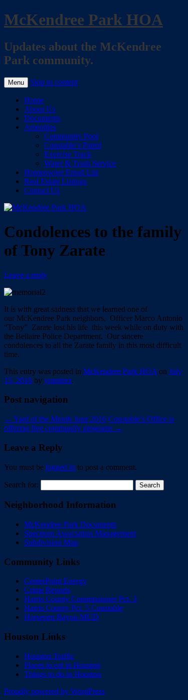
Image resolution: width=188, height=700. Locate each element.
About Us (39, 109)
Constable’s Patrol (72, 145)
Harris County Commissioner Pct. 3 (80, 599)
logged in (60, 467)
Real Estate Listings (55, 181)
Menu (16, 82)
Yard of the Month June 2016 (55, 419)
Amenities (40, 127)
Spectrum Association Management (80, 533)
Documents (42, 118)
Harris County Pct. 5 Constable (73, 608)
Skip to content (54, 82)
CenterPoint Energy (55, 581)
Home (34, 100)
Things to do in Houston (62, 674)
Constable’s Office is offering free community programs (89, 423)
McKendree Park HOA (83, 20)
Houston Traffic (49, 656)
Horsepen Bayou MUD (61, 617)
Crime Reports (47, 590)
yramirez (58, 380)
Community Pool (71, 136)
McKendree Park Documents (70, 524)
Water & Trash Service (80, 163)
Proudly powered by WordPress (54, 691)
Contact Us (42, 190)
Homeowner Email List (61, 172)
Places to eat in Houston (62, 665)
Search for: (21, 484)
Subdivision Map (51, 542)
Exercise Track (67, 154)
